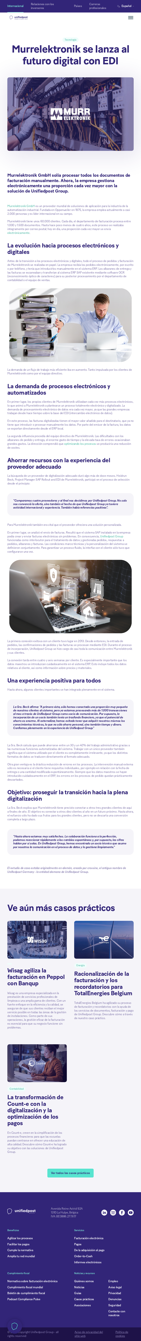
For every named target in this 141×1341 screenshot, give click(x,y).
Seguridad (114, 1305)
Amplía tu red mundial (21, 1256)
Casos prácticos (84, 1299)
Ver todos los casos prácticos (70, 1173)
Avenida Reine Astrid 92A (66, 1208)
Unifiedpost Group (111, 536)
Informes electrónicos (88, 1262)
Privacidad (114, 1293)
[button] (126, 6)
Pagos (78, 1244)
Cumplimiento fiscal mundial (25, 1287)
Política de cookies (121, 1334)
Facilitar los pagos (18, 1244)
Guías (77, 1293)
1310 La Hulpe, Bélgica (64, 1212)
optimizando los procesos (80, 443)
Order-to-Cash (83, 1256)
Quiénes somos (84, 1281)
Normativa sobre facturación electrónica (32, 1281)
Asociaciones (82, 1305)
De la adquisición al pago (89, 1250)
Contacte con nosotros (116, 1313)
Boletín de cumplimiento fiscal (26, 1293)
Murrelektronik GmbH (21, 206)
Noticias (79, 1287)
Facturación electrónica (88, 1238)
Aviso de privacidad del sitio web (89, 1334)
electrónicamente (18, 232)
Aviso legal (115, 1287)
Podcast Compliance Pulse (23, 1299)
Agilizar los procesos (20, 1238)
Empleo (113, 1281)
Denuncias (114, 1299)
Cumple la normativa (20, 1250)
